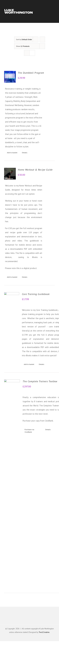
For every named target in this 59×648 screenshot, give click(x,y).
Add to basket (12, 153)
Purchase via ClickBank (29, 430)
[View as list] (32, 53)
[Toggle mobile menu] (54, 12)
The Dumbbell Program (31, 72)
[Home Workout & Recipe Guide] (10, 173)
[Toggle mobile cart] (49, 12)
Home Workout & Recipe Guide (35, 169)
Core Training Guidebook (36, 294)
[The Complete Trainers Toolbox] (12, 482)
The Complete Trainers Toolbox (40, 381)
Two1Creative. (44, 632)
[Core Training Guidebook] (11, 299)
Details (24, 153)
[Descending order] (42, 39)
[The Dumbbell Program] (10, 77)
